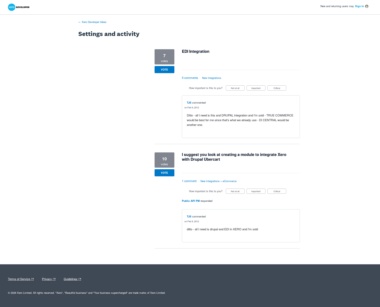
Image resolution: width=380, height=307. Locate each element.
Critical (280, 88)
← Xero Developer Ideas (92, 22)
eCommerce (230, 181)
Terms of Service (19, 278)
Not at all (238, 88)
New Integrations (211, 78)
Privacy (47, 278)
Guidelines (71, 278)
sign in (359, 6)
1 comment (189, 181)
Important (258, 88)
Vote (164, 69)
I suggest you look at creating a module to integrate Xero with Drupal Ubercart (234, 157)
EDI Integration (195, 51)
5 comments (190, 78)
